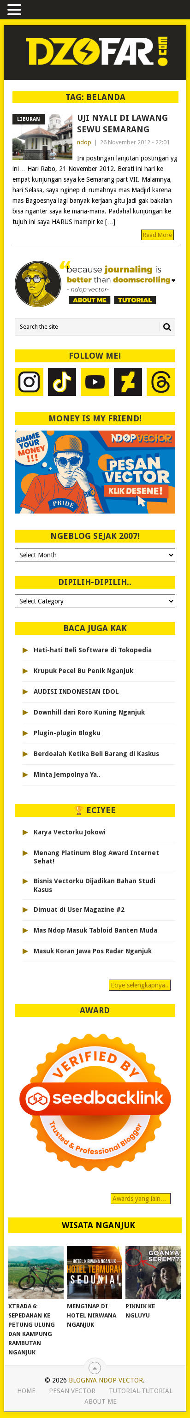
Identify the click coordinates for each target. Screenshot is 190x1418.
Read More (157, 234)
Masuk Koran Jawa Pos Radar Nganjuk (93, 951)
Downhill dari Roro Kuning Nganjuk (89, 712)
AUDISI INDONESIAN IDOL (76, 691)
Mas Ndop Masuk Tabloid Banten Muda (95, 930)
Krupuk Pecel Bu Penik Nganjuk (83, 670)
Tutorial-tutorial (140, 1390)
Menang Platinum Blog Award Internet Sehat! (96, 857)
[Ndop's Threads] (161, 383)
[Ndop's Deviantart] (128, 383)
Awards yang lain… (141, 1198)
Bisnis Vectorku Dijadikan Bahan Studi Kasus (94, 885)
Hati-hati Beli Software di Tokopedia (93, 650)
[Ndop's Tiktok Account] (62, 383)
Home (26, 1390)
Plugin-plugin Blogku (67, 733)
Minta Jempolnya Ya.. (67, 774)
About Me (100, 1401)
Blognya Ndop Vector (106, 1380)
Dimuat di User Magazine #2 (79, 909)
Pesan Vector (72, 1390)
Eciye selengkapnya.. (140, 985)
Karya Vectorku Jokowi (70, 832)
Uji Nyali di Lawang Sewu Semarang (122, 123)
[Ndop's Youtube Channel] (95, 383)
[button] (15, 10)
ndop (84, 142)
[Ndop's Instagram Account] (29, 383)
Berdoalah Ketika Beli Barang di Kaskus (96, 753)
